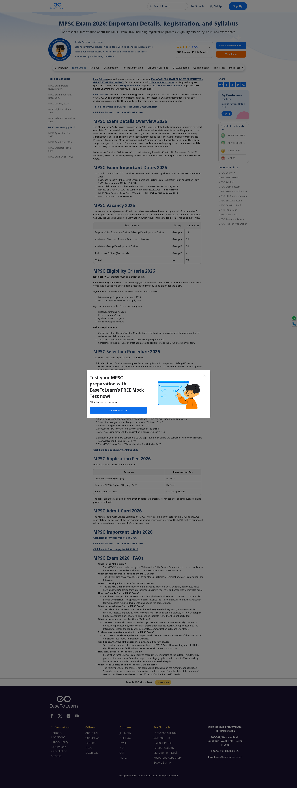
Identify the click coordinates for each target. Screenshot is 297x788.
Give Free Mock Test (118, 410)
